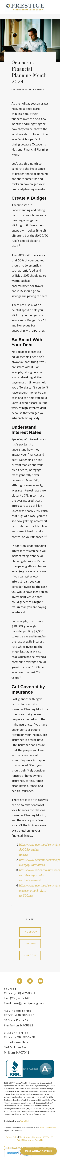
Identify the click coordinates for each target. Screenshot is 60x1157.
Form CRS (24, 1121)
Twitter (30, 944)
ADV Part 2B (48, 1137)
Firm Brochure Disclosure (30, 1137)
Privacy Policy (12, 1137)
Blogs (40, 89)
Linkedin (30, 955)
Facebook (31, 932)
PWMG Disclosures (47, 1127)
